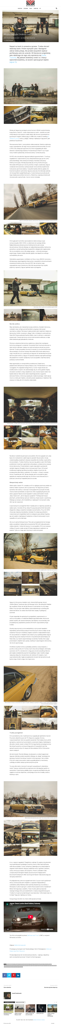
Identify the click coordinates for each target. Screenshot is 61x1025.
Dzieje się (36, 8)
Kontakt (52, 1023)
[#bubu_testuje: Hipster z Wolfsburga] (52, 1008)
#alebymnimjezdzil (11, 964)
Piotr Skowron (20, 951)
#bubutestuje (18, 964)
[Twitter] (9, 975)
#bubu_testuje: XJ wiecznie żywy (30, 1014)
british (46, 964)
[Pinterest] (13, 975)
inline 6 (30, 965)
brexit (42, 964)
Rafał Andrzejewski (20, 945)
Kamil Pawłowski (9, 40)
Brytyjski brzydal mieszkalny (8, 1014)
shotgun (54, 965)
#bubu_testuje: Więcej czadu (18, 1014)
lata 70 (45, 965)
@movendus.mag (39, 1020)
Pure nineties (7, 987)
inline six (35, 965)
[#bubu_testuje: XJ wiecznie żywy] (30, 1008)
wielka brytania (17, 966)
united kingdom (10, 966)
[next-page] (56, 1002)
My (40, 8)
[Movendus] (30, 3)
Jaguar (41, 965)
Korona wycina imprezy (50, 987)
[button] (56, 8)
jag (38, 965)
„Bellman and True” (33, 935)
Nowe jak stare (40, 1013)
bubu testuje (7, 965)
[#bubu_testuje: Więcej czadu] (19, 1008)
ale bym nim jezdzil (26, 964)
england (12, 965)
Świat (30, 8)
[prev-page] (54, 1002)
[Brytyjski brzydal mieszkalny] (8, 1008)
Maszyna (20, 8)
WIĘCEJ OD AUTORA (20, 1002)
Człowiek (26, 8)
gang (16, 965)
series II (49, 965)
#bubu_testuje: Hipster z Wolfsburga (51, 1015)
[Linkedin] (18, 975)
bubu (50, 964)
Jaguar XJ (13, 62)
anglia (32, 964)
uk (4, 966)
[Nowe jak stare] (41, 1008)
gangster (20, 965)
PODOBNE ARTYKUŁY (9, 1002)
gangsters (26, 965)
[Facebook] (4, 975)
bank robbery (37, 964)
